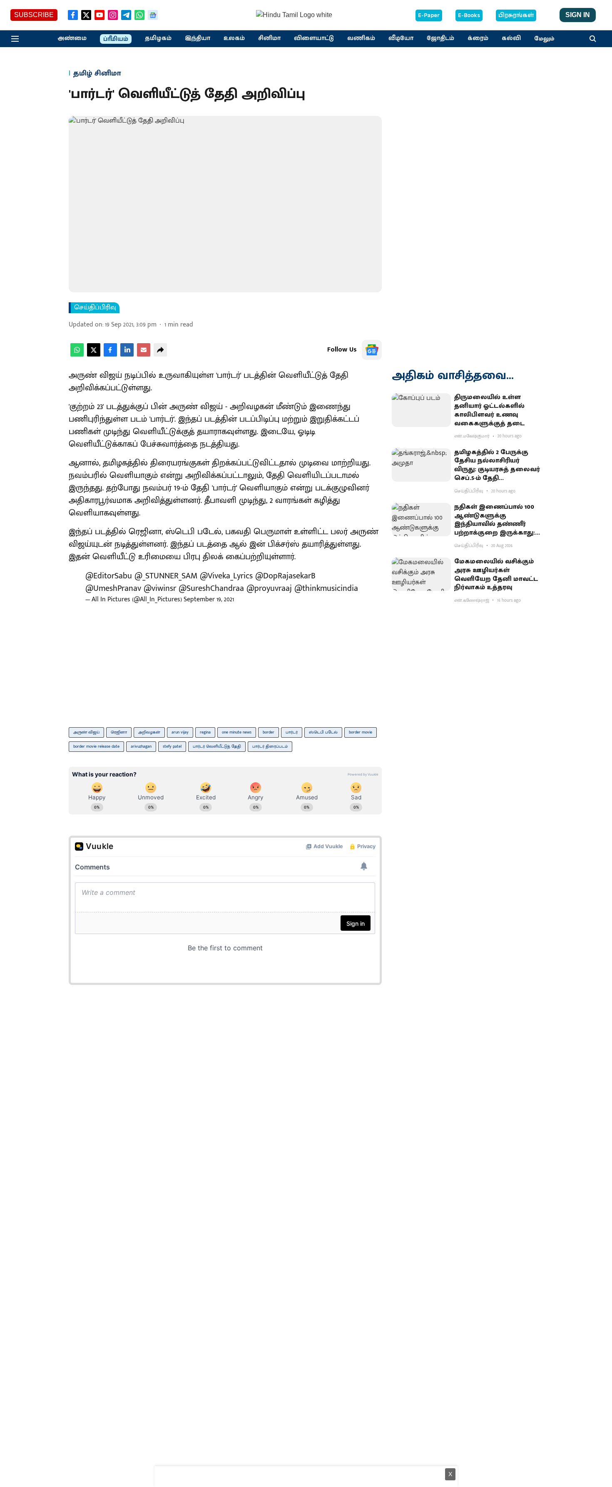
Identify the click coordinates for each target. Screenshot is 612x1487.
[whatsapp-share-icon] (77, 354)
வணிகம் (361, 38)
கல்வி (511, 38)
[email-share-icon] (143, 354)
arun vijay (180, 732)
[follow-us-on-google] (372, 350)
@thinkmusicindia (326, 588)
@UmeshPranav (113, 588)
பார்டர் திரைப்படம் (270, 746)
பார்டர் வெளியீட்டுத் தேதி (217, 746)
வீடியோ (400, 38)
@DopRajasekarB (285, 576)
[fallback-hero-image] (421, 410)
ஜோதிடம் (440, 38)
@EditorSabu (108, 576)
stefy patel (172, 746)
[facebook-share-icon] (110, 354)
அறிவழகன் (149, 732)
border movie (360, 732)
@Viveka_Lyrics (226, 576)
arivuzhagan (141, 746)
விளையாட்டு (314, 38)
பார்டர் (292, 732)
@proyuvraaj (269, 588)
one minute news (236, 732)
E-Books (469, 15)
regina (205, 732)
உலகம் (234, 38)
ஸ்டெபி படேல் (323, 732)
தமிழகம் (158, 38)
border (268, 732)
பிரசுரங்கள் (516, 15)
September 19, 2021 (209, 599)
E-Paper (429, 15)
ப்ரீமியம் (115, 39)
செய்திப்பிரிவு (95, 307)
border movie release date (96, 746)
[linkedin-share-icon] (127, 354)
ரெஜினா (119, 732)
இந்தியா (197, 38)
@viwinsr (160, 588)
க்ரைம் (478, 38)
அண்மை (72, 38)
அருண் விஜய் (86, 732)
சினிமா (269, 38)
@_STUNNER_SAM (165, 576)
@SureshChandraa (211, 588)
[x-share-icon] (93, 354)
